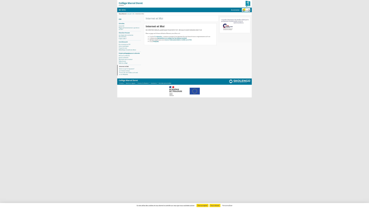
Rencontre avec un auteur (126, 59)
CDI (133, 14)
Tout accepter (202, 205)
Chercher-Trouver (124, 33)
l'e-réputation (158, 36)
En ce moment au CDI (124, 44)
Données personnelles (165, 83)
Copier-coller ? (122, 38)
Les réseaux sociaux (124, 71)
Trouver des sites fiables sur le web (128, 72)
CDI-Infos (121, 23)
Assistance (154, 83)
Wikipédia (156, 41)
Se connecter (235, 10)
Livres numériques (124, 46)
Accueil (129, 14)
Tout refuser (214, 205)
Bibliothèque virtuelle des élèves (127, 50)
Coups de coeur (123, 48)
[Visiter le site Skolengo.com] (239, 83)
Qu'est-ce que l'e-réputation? (126, 69)
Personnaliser (227, 205)
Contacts (121, 83)
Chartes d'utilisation (143, 83)
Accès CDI (121, 26)
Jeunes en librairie (123, 57)
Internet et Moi (124, 66)
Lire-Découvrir (123, 42)
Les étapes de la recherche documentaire (126, 35)
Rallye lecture (122, 61)
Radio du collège (123, 63)
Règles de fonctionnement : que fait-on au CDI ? (129, 28)
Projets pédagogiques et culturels (129, 53)
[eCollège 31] (246, 10)
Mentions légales (130, 83)
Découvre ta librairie (124, 55)
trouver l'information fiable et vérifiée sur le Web (178, 40)
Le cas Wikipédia (123, 74)
